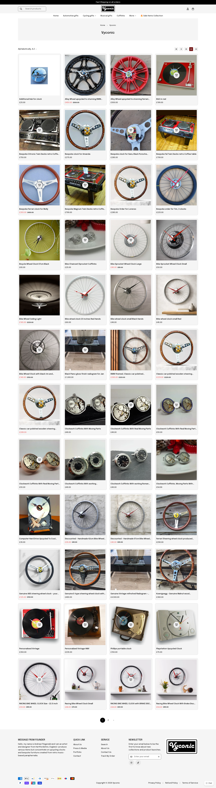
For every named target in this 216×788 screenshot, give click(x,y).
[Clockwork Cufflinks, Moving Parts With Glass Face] (176, 460)
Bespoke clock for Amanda (77, 154)
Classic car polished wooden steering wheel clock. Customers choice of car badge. (37, 429)
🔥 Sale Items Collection (152, 16)
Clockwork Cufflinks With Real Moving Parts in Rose (39, 484)
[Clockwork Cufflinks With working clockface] (85, 460)
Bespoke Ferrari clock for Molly (33, 209)
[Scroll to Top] (211, 775)
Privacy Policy (154, 783)
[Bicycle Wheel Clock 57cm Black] (39, 240)
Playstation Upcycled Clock (169, 649)
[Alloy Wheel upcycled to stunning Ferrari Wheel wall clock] (131, 75)
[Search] (21, 8)
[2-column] (181, 49)
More (131, 16)
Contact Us (106, 752)
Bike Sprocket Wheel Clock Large (126, 264)
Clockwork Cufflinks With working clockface (80, 484)
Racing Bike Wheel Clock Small (79, 704)
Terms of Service (190, 783)
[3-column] (186, 49)
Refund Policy (171, 783)
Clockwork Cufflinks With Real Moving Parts (131, 429)
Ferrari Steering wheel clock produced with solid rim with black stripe (174, 539)
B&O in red (161, 99)
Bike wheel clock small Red (168, 319)
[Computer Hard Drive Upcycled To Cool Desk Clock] (39, 515)
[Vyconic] (108, 9)
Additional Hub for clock (30, 99)
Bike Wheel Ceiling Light (30, 319)
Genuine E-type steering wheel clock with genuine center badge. (84, 594)
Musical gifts (106, 16)
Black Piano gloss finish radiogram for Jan (84, 374)
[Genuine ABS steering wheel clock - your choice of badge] (39, 570)
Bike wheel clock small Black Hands (127, 319)
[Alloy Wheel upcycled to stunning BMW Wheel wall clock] (85, 75)
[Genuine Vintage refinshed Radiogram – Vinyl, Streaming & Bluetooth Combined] (131, 570)
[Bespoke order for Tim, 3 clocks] (176, 185)
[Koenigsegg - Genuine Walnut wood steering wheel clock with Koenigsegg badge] (176, 570)
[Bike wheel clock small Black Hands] (131, 295)
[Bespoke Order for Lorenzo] (131, 185)
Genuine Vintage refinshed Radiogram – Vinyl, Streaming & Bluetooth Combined (129, 594)
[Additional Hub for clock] (39, 75)
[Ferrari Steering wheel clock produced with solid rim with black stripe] (176, 515)
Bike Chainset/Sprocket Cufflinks (81, 264)
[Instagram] (131, 762)
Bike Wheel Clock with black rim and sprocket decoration (36, 374)
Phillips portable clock (121, 649)
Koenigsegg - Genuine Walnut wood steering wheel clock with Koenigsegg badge (174, 594)
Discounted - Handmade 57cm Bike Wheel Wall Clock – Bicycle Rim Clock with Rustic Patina (130, 539)
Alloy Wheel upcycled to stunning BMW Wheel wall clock (83, 99)
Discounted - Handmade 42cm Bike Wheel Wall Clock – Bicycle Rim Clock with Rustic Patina (84, 539)
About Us (77, 745)
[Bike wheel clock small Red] (176, 295)
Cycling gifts (88, 16)
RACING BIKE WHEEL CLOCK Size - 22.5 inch (38, 704)
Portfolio (77, 752)
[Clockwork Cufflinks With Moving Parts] (85, 405)
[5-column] (196, 49)
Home (56, 16)
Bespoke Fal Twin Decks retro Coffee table (176, 154)
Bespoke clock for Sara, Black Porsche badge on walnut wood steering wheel (129, 154)
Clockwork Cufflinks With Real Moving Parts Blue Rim (176, 429)
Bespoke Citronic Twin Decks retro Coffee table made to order (39, 154)
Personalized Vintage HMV (77, 649)
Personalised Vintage (29, 649)
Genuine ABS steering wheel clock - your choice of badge (38, 594)
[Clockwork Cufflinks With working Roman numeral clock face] (131, 460)
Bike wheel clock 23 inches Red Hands (83, 319)
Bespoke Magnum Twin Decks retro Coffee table (85, 209)
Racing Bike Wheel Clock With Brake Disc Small (175, 704)
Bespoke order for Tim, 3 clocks (171, 209)
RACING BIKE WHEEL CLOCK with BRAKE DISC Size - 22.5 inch (130, 704)
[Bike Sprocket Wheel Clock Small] (176, 240)
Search (104, 745)
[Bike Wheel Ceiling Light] (39, 295)
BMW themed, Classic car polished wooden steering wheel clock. (127, 374)
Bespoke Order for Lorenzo (123, 209)
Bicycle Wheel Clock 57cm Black (34, 264)
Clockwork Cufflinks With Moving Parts (83, 429)
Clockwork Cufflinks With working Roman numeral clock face (130, 484)
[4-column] (191, 49)
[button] (193, 8)
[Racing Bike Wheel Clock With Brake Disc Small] (176, 679)
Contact (77, 756)
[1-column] (176, 49)
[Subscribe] (158, 756)
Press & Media (80, 748)
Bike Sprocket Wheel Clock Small (171, 264)
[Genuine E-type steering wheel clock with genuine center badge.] (85, 570)
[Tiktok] (138, 762)
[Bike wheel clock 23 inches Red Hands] (85, 295)
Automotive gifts (70, 16)
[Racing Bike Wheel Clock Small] (85, 679)
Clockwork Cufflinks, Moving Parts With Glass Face (174, 484)
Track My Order (108, 756)
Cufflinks (121, 16)
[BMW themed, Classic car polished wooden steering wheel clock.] (131, 350)
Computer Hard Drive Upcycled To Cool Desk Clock (37, 539)
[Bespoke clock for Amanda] (85, 130)
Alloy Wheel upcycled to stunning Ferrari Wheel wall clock (129, 99)
